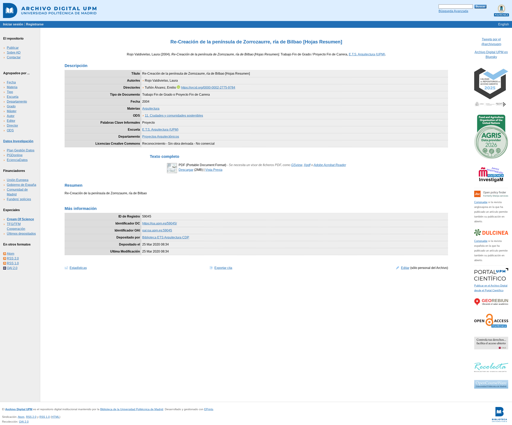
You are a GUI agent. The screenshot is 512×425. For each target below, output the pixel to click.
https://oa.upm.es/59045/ (159, 223)
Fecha (11, 82)
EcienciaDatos (17, 160)
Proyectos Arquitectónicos (160, 136)
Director (12, 125)
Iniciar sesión (13, 24)
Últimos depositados (21, 233)
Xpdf (307, 165)
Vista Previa (213, 169)
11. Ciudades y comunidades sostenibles (174, 115)
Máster (11, 111)
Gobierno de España (21, 184)
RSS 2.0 (13, 258)
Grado (11, 106)
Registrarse (35, 24)
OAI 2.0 (12, 268)
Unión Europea (17, 180)
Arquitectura (150, 108)
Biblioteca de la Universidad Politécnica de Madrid (131, 409)
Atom (10, 253)
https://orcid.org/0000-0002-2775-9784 (208, 87)
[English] (503, 24)
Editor (11, 120)
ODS (10, 130)
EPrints (208, 409)
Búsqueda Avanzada (453, 11)
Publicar (13, 47)
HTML (55, 416)
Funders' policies (19, 199)
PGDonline (15, 155)
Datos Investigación (18, 141)
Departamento (17, 101)
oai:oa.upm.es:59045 (157, 230)
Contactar (14, 57)
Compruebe (480, 202)
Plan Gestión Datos (20, 150)
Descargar (186, 169)
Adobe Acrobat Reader (330, 165)
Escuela (12, 96)
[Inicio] (256, 10)
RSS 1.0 (13, 263)
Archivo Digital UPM (18, 409)
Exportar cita (223, 268)
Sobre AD (14, 52)
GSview (296, 165)
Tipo (10, 92)
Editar (405, 268)
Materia (12, 87)
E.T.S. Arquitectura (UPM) (367, 54)
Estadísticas (78, 268)
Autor (10, 116)
